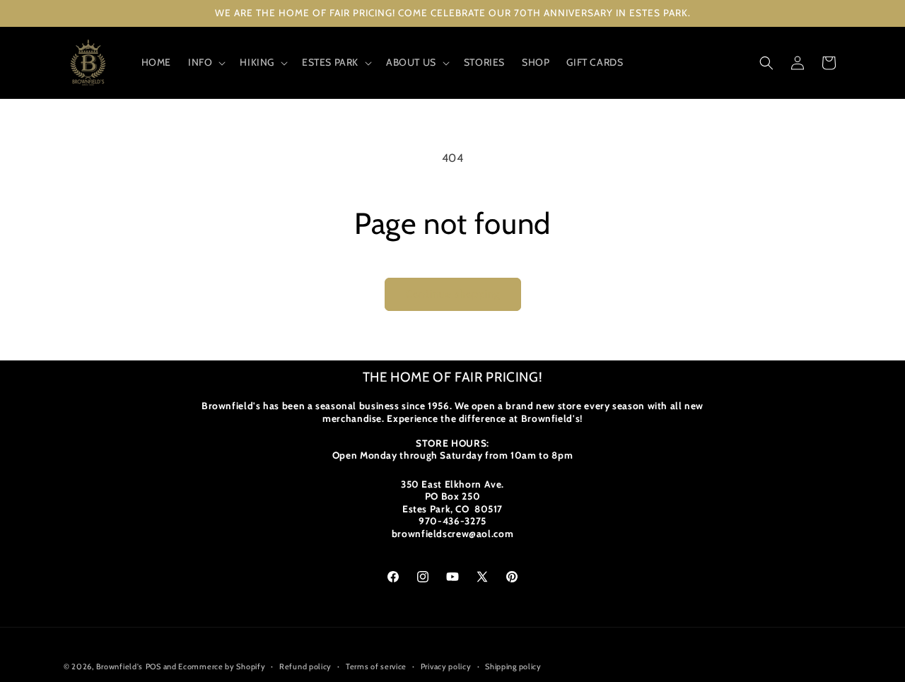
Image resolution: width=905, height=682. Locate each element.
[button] (205, 62)
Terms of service (376, 666)
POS (153, 666)
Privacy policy (446, 666)
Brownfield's (119, 666)
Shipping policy (513, 666)
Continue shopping (453, 294)
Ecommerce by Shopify (221, 666)
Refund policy (305, 666)
